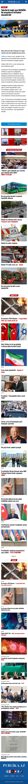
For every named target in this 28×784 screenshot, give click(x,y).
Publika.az (4, 56)
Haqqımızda (6, 776)
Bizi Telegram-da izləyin (14, 124)
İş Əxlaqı (22, 776)
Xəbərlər (12, 776)
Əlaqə (17, 776)
